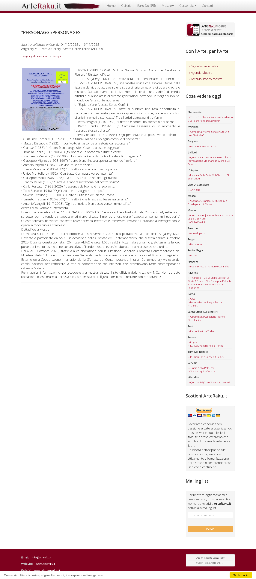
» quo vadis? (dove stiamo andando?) (209, 382)
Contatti (207, 5)
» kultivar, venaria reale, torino (206, 345)
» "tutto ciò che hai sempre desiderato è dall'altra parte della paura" (210, 119)
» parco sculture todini (201, 331)
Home (111, 5)
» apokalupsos (196, 233)
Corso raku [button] (187, 5)
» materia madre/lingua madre (205, 302)
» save (192, 299)
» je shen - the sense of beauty (206, 357)
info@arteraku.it (41, 557)
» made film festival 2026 (202, 146)
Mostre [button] (167, 5)
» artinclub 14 (196, 189)
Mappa (57, 56)
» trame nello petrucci (201, 368)
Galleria (126, 5)
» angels (193, 305)
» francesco (195, 244)
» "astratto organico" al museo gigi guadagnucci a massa (207, 202)
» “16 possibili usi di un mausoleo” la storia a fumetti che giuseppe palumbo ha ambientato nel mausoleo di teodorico (210, 283)
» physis (193, 342)
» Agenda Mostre (200, 72)
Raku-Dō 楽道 (146, 5)
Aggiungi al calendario (35, 56)
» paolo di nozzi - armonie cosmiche (209, 266)
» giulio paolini (197, 222)
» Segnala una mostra (203, 66)
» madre (193, 255)
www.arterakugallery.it (47, 570)
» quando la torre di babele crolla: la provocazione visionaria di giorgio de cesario (209, 161)
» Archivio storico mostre (206, 79)
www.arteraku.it (45, 564)
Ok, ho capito (241, 575)
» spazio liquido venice (202, 371)
